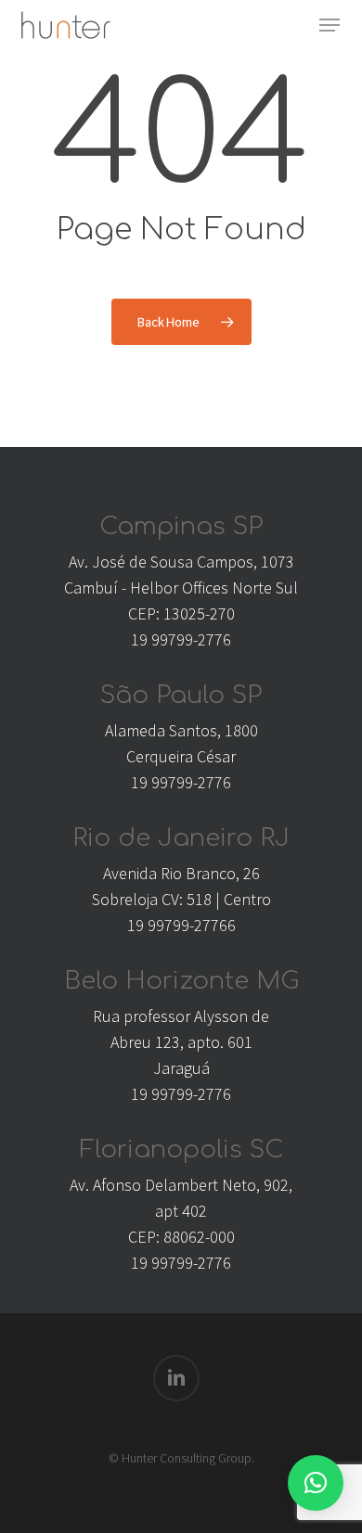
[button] (329, 25)
